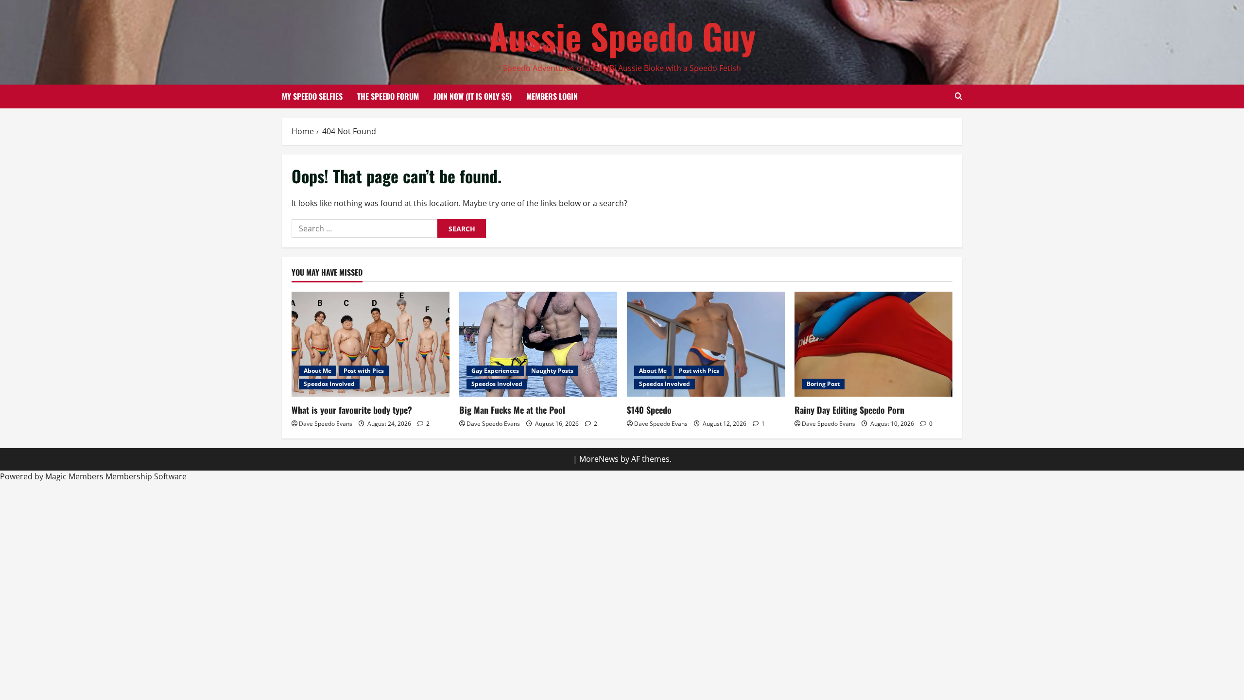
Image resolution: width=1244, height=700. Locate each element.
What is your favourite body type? (352, 409)
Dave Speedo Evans (325, 424)
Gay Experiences (495, 371)
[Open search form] (958, 96)
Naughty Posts (552, 371)
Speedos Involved (329, 384)
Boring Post (823, 384)
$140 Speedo (649, 409)
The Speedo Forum (388, 96)
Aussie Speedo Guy (622, 36)
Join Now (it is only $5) (472, 96)
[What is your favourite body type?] (370, 344)
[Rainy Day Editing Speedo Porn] (873, 344)
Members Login (552, 96)
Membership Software (146, 476)
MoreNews (599, 459)
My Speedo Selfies (312, 96)
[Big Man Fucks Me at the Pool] (538, 344)
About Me (317, 371)
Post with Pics (364, 371)
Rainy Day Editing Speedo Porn (849, 409)
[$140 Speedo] (706, 344)
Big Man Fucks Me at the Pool (512, 409)
